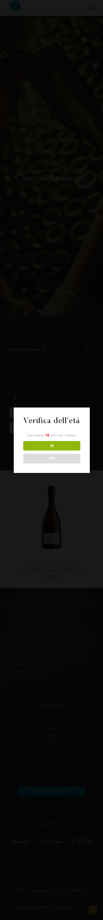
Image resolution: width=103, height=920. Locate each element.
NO (52, 458)
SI (52, 446)
